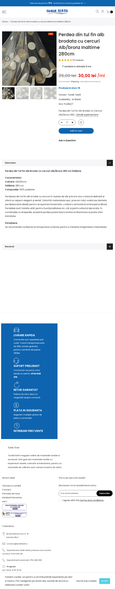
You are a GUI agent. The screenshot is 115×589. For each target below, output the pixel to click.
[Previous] (7, 58)
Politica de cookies (86, 581)
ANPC (4, 501)
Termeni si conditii (11, 485)
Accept (104, 581)
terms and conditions (92, 500)
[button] (66, 60)
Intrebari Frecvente (12, 497)
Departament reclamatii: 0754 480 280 (24, 560)
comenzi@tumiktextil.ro (17, 543)
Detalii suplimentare (87, 114)
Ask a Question (67, 140)
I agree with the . (83, 500)
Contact (6, 489)
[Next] (51, 58)
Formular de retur (11, 493)
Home (5, 21)
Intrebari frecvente (28, 431)
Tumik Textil (74, 94)
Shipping (75, 81)
